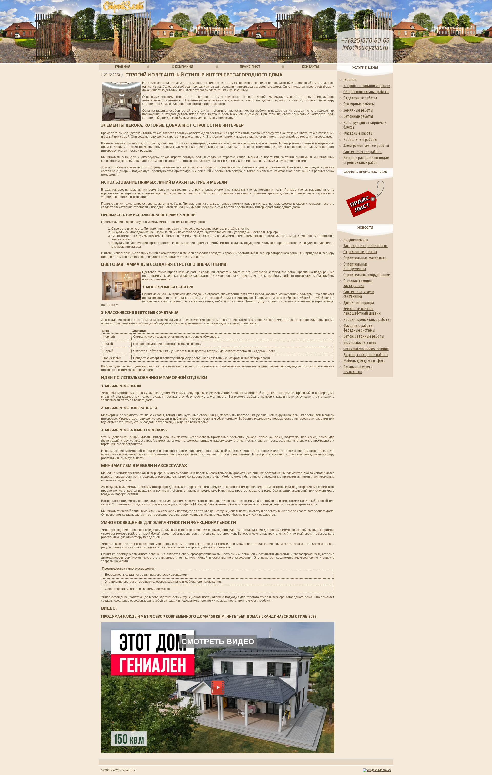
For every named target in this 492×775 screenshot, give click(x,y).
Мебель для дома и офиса (364, 360)
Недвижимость (355, 239)
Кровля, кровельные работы (367, 319)
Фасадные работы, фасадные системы (359, 327)
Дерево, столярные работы (365, 354)
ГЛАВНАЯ (122, 66)
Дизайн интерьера (358, 302)
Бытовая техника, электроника (358, 283)
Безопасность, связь (359, 342)
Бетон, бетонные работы (363, 336)
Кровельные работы (360, 139)
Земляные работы (358, 110)
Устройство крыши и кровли (366, 85)
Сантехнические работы (362, 151)
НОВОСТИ (365, 227)
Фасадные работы (358, 133)
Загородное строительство (365, 245)
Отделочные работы (360, 97)
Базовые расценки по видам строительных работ (366, 160)
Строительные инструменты (355, 266)
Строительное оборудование (366, 274)
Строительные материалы (365, 258)
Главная (349, 79)
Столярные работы (359, 104)
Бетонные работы (358, 116)
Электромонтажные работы (366, 145)
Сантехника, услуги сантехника (358, 294)
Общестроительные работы (366, 91)
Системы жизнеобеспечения (366, 348)
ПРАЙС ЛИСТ (250, 66)
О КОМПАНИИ (182, 66)
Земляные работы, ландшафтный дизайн (362, 310)
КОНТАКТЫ (310, 66)
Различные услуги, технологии (358, 369)
